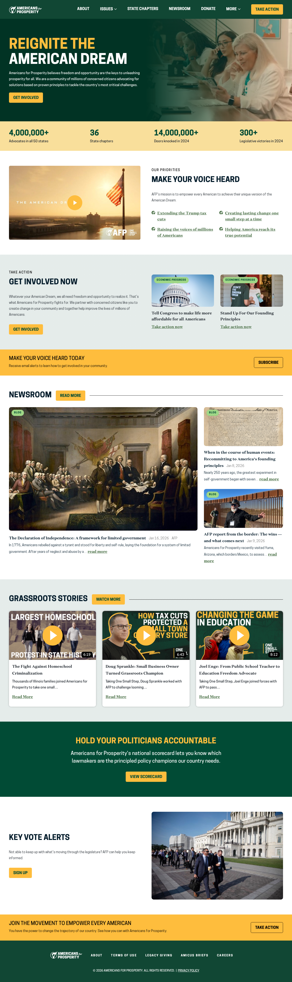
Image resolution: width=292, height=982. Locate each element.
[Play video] (74, 203)
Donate (208, 10)
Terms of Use (124, 955)
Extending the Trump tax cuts (181, 216)
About (83, 9)
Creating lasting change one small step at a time (252, 216)
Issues (106, 9)
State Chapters (142, 9)
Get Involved (28, 99)
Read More (70, 396)
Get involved (28, 331)
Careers (225, 955)
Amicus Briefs (194, 955)
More (231, 9)
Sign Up (20, 873)
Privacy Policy (188, 970)
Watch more (108, 600)
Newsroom (179, 9)
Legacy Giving (158, 955)
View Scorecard (146, 777)
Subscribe (268, 363)
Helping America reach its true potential (250, 232)
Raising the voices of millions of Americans (185, 232)
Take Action (269, 11)
